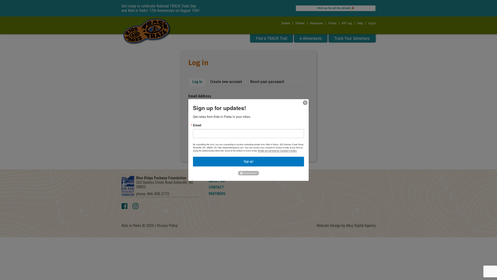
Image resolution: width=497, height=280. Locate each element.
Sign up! (248, 161)
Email (197, 125)
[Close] (305, 102)
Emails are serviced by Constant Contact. (277, 150)
